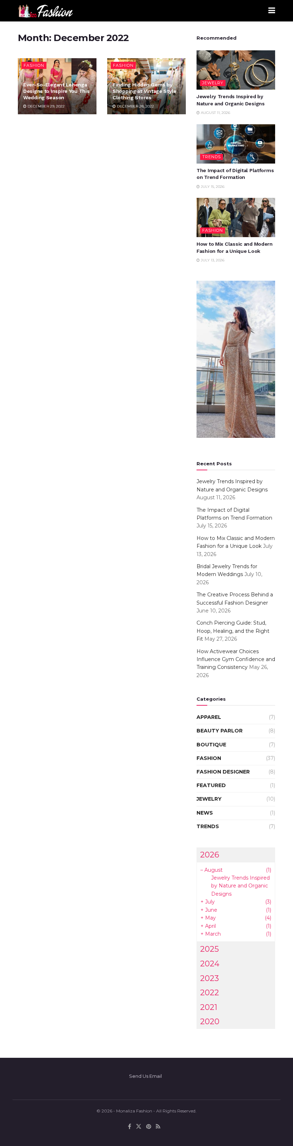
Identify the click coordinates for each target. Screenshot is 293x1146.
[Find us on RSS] (158, 1126)
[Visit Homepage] (45, 11)
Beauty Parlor (220, 730)
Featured (211, 785)
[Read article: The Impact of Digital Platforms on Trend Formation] (236, 144)
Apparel (209, 717)
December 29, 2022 (45, 106)
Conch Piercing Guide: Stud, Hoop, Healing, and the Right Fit (233, 631)
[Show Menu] (271, 10)
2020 (209, 1021)
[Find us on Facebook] (129, 1126)
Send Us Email (145, 1076)
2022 (209, 992)
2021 (208, 1007)
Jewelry (212, 82)
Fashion (34, 65)
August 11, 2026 (215, 112)
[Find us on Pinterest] (148, 1126)
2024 (209, 963)
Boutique (211, 744)
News (205, 813)
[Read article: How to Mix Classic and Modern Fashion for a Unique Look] (236, 217)
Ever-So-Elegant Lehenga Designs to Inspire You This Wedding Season (56, 91)
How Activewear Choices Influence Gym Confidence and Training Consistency (236, 659)
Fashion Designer (223, 772)
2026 (209, 854)
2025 (209, 949)
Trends (211, 156)
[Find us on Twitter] (138, 1126)
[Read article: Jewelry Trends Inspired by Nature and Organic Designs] (236, 70)
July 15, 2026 (212, 186)
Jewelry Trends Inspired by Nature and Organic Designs (240, 886)
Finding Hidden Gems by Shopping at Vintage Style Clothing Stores (145, 91)
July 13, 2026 (212, 260)
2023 (209, 978)
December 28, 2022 (135, 106)
